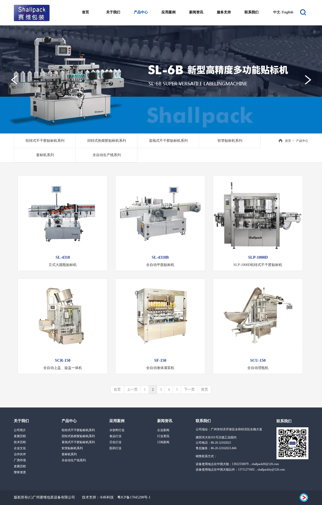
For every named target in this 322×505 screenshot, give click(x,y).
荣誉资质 (20, 472)
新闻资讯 (164, 421)
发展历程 (20, 436)
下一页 (189, 389)
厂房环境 (20, 460)
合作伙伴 (20, 454)
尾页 (204, 389)
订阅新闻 (163, 442)
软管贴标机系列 (72, 448)
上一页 (132, 389)
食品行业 (115, 436)
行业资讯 (163, 436)
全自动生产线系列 (74, 460)
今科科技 (107, 497)
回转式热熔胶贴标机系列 (78, 436)
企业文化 (20, 448)
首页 (288, 141)
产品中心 (69, 421)
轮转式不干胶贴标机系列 (78, 430)
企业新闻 (163, 430)
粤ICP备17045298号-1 (133, 497)
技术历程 (20, 442)
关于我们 (21, 421)
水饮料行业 (117, 430)
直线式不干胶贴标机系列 (78, 442)
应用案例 (117, 421)
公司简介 (20, 430)
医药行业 (115, 448)
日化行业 (115, 442)
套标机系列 (69, 454)
